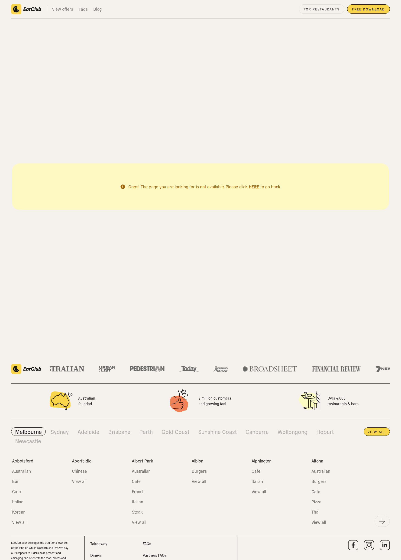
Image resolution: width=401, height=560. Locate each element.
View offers (62, 9)
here (254, 186)
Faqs (83, 9)
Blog (97, 9)
